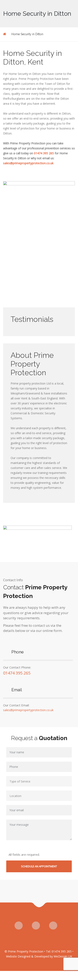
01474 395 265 (44, 153)
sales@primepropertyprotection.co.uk (28, 163)
